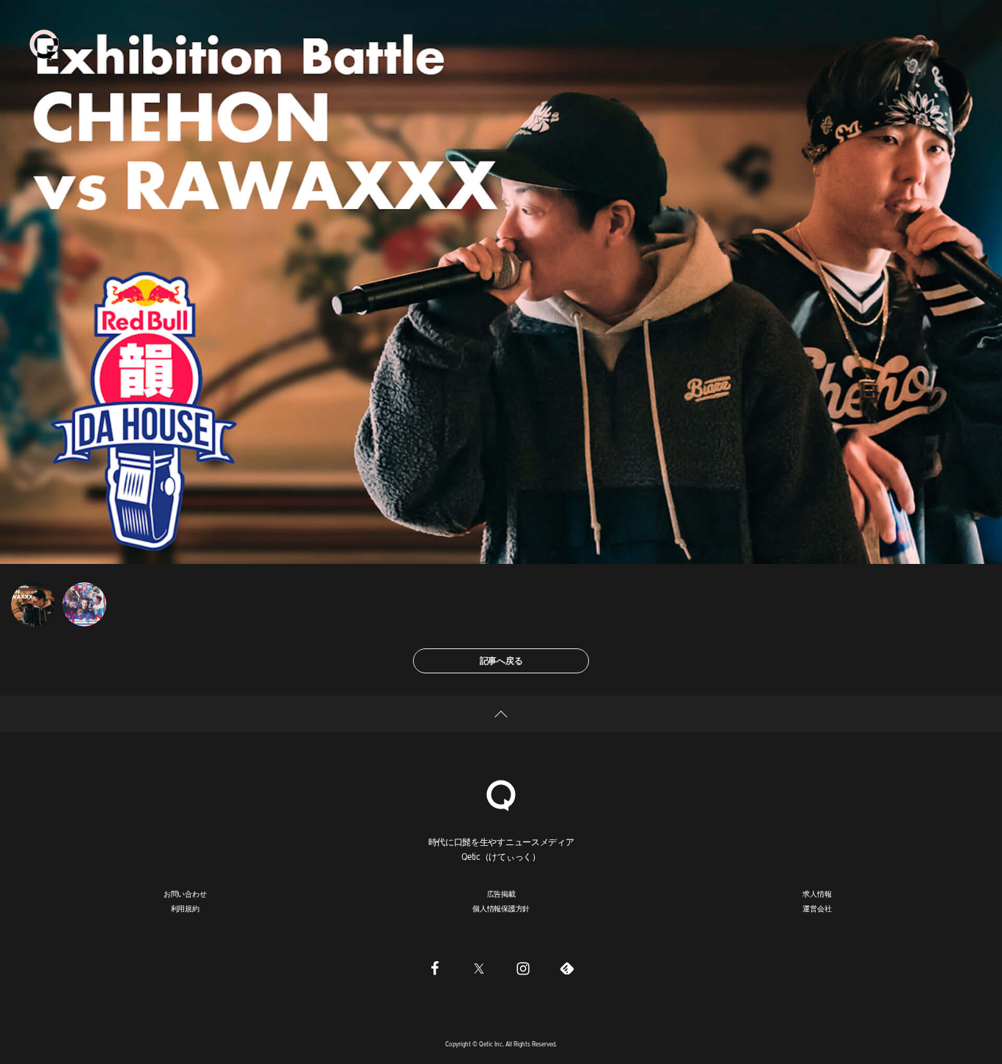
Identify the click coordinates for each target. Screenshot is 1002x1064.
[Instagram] (523, 968)
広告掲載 (501, 893)
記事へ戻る (501, 660)
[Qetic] (44, 44)
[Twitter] (479, 968)
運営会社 (816, 908)
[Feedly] (567, 968)
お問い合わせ (185, 893)
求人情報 (816, 893)
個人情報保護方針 (501, 908)
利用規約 (185, 908)
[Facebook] (435, 968)
